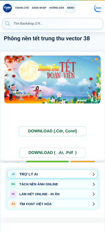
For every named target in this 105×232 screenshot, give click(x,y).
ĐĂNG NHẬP (39, 8)
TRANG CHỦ (22, 8)
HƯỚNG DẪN (56, 8)
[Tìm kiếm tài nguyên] (8, 23)
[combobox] (52, 23)
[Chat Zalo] (98, 8)
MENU (70, 8)
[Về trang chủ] (7, 8)
